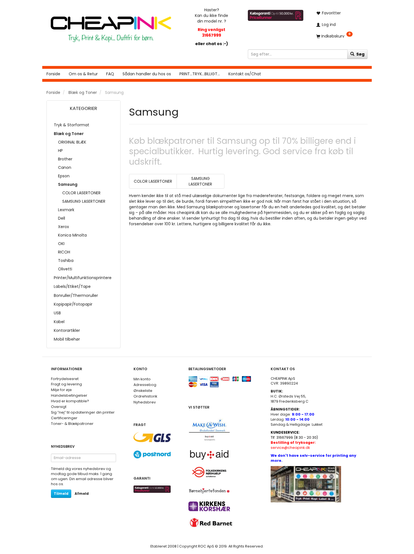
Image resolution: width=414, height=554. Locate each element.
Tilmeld (61, 493)
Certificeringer (64, 418)
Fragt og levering (66, 384)
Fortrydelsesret (65, 378)
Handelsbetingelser (69, 395)
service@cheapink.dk (293, 445)
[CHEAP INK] (110, 26)
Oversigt (58, 406)
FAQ (110, 74)
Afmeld (82, 493)
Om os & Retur (83, 74)
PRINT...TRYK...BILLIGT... (199, 74)
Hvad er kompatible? (70, 401)
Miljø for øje (61, 389)
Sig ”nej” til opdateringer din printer (83, 412)
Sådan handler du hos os (147, 74)
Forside (53, 74)
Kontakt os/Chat (244, 74)
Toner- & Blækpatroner (72, 423)
